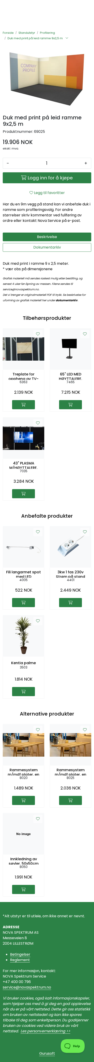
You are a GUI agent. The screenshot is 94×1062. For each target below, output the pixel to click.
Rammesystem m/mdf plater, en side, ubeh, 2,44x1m (23, 772)
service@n (12, 987)
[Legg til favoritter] (37, 334)
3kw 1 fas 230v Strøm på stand (70, 574)
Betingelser (20, 954)
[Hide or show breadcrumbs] (67, 38)
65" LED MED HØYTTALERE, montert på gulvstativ (70, 376)
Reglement (20, 959)
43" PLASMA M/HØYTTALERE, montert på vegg (23, 465)
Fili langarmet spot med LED (23, 574)
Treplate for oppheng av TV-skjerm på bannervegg (23, 376)
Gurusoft (47, 1053)
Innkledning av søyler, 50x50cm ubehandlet (24, 861)
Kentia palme (23, 663)
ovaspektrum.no (36, 987)
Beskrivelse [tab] (47, 236)
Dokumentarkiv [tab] (47, 247)
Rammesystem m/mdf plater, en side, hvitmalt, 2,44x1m (70, 772)
